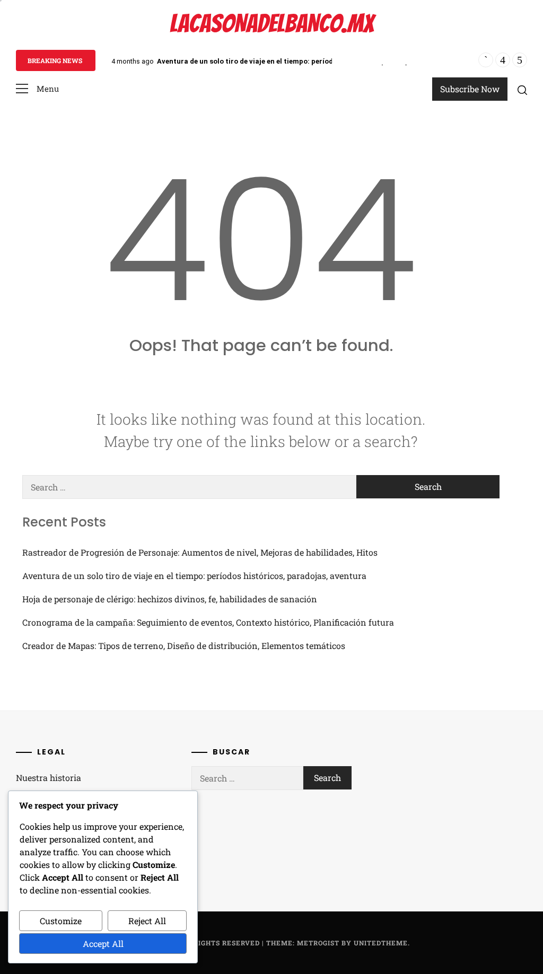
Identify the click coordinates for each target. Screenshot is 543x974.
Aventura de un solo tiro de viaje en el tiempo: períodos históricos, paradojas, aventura (303, 61)
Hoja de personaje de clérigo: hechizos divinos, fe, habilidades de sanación (169, 598)
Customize (61, 920)
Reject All (147, 920)
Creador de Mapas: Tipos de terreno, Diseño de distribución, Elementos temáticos (183, 645)
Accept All (103, 943)
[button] (37, 89)
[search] (522, 89)
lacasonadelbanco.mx (272, 23)
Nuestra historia (48, 777)
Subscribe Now (470, 88)
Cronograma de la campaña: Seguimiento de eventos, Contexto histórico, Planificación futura (208, 622)
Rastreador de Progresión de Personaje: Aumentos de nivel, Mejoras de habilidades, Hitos (200, 552)
